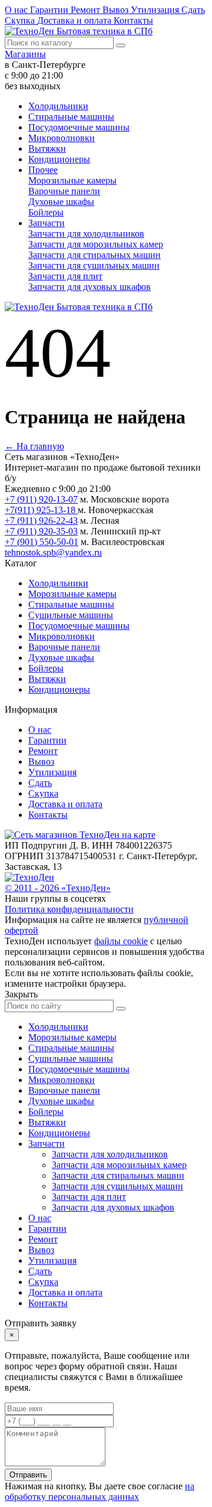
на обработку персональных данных (99, 1491)
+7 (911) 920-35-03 (41, 531)
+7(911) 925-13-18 (41, 510)
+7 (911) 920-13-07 (41, 499)
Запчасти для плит (65, 276)
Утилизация (156, 10)
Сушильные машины (70, 615)
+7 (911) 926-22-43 (41, 521)
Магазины (25, 54)
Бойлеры (46, 212)
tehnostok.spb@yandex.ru (53, 552)
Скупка (21, 20)
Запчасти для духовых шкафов (89, 287)
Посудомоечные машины (79, 127)
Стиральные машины (71, 117)
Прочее (43, 170)
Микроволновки (61, 138)
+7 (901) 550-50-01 (41, 542)
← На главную (34, 446)
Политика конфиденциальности (69, 909)
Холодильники (58, 106)
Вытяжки (47, 148)
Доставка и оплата (75, 20)
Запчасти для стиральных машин (94, 255)
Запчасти (46, 223)
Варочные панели (64, 191)
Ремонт (86, 10)
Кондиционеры (59, 159)
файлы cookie (121, 941)
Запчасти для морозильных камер (95, 244)
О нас (17, 10)
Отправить (28, 1474)
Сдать (193, 10)
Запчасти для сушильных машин (94, 265)
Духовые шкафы (61, 202)
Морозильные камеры (72, 180)
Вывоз (116, 10)
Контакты (133, 20)
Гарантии (50, 10)
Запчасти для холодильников (86, 234)
